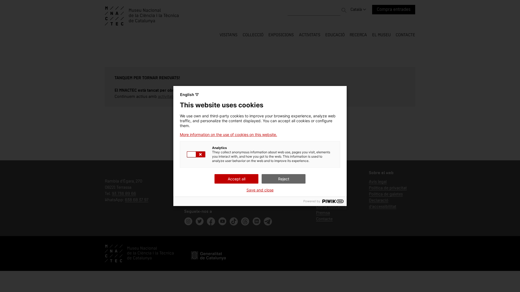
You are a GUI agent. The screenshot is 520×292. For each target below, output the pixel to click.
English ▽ (189, 94)
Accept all (236, 179)
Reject (283, 179)
